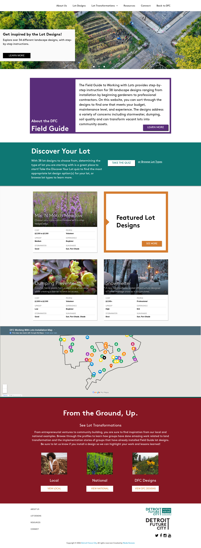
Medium (38, 241)
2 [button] (99, 66)
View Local (54, 489)
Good (37, 248)
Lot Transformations (103, 6)
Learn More (17, 55)
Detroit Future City (89, 543)
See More (151, 244)
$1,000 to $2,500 (41, 301)
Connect (146, 6)
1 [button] (94, 66)
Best (108, 316)
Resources (129, 6)
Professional (142, 301)
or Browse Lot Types (150, 162)
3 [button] (104, 66)
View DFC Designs (145, 489)
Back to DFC (163, 6)
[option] (100, 40)
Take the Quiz (121, 163)
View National (100, 489)
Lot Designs (79, 6)
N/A (138, 309)
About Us (61, 6)
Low (36, 309)
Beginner (70, 241)
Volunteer (70, 233)
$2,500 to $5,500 (41, 233)
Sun (67, 248)
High (107, 309)
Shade (82, 316)
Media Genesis (129, 543)
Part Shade (74, 248)
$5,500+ (109, 301)
